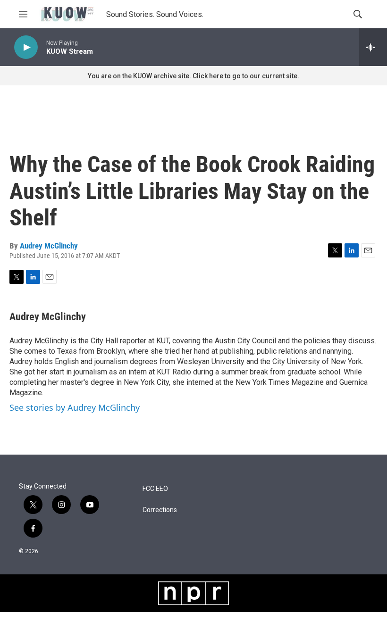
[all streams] (373, 47)
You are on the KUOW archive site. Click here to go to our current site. (193, 76)
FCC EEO (155, 488)
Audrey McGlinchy (49, 245)
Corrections (160, 510)
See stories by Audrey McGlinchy (74, 407)
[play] (26, 47)
